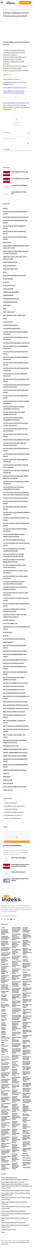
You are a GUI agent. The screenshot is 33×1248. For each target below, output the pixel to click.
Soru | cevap (26, 2)
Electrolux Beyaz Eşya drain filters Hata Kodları (15, 435)
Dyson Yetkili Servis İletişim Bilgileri (17, 1242)
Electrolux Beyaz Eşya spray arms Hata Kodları (15, 508)
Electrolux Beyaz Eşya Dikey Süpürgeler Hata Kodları (15, 375)
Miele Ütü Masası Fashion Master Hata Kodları (14, 716)
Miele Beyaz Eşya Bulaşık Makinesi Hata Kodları (14, 647)
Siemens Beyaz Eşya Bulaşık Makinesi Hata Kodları (15, 760)
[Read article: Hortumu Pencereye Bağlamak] (6, 187)
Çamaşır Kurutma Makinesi (11, 292)
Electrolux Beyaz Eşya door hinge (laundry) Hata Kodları (16, 402)
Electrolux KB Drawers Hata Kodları (14, 540)
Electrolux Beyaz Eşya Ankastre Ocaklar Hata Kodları (15, 338)
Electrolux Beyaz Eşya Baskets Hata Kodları (16, 343)
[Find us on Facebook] (1, 919)
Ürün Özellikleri (8, 783)
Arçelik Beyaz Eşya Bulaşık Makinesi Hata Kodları (15, 213)
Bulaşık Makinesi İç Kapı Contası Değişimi (14, 806)
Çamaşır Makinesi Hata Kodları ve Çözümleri (12, 1182)
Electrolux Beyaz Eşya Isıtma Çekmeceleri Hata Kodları (15, 461)
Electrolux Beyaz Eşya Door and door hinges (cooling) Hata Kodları (16, 386)
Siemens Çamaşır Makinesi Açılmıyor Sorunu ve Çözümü (15, 1190)
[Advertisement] (16, 30)
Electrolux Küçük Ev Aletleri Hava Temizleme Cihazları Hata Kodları (13, 555)
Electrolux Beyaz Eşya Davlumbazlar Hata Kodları (15, 364)
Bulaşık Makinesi (8, 279)
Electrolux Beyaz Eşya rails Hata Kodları (15, 498)
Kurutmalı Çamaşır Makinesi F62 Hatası (14, 812)
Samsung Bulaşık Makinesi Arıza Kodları (15, 749)
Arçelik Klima (7, 242)
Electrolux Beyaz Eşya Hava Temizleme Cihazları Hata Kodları (14, 444)
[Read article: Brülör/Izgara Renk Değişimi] (6, 859)
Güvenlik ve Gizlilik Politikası (8, 1229)
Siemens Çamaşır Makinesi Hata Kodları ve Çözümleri (15, 1184)
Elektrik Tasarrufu (9, 620)
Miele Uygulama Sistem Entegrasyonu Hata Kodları (16, 730)
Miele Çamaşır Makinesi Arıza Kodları (14, 693)
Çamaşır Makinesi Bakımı (10, 302)
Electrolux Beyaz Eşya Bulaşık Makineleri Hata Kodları (15, 347)
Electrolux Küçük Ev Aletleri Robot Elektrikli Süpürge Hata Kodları (14, 583)
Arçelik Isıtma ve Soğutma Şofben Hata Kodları (15, 238)
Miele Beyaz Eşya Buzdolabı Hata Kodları (15, 651)
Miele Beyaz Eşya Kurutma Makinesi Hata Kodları (15, 673)
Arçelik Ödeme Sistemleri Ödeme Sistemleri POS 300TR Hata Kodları (16, 252)
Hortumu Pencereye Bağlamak (19, 185)
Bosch (5, 272)
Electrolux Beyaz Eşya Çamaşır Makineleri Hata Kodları (15, 358)
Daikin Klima (6, 305)
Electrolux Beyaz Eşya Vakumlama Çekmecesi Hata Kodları (16, 513)
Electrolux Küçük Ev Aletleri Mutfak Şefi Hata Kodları (15, 577)
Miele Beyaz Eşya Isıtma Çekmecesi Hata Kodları (14, 668)
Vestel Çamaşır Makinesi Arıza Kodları (14, 786)
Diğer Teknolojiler (9, 312)
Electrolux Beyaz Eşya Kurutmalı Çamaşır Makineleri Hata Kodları (15, 477)
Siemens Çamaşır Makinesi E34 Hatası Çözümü (13, 1222)
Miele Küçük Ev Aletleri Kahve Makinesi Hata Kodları (16, 697)
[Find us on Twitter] (5, 919)
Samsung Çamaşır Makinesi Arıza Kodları (15, 752)
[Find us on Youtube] (11, 919)
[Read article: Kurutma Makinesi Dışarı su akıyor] (6, 180)
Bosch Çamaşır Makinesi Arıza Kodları (14, 275)
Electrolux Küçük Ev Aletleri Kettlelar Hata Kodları (15, 572)
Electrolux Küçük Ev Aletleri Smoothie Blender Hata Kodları (15, 588)
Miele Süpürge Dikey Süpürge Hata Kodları (15, 705)
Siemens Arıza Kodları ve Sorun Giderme (15, 756)
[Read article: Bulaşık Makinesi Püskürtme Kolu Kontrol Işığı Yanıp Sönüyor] (6, 866)
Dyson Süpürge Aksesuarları (11, 328)
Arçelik (5, 208)
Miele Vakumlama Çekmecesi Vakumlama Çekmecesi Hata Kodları (15, 741)
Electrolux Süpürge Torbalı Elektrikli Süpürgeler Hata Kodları (15, 616)
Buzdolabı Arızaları (9, 285)
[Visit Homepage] (11, 2)
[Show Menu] (2, 2)
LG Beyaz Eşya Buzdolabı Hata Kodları (14, 639)
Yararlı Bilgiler (7, 790)
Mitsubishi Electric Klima (11, 746)
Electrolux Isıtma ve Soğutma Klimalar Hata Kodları (15, 530)
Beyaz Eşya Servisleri (9, 265)
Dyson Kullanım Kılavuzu (10, 325)
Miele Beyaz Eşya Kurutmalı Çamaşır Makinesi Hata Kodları (14, 679)
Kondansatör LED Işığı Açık (10, 809)
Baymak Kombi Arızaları (10, 262)
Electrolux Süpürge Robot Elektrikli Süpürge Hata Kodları (14, 610)
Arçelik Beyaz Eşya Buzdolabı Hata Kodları (15, 217)
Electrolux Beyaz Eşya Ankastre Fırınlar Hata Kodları (15, 333)
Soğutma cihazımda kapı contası (12, 818)
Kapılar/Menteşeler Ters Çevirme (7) (13, 815)
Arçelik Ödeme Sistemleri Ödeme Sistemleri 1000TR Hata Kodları (16, 247)
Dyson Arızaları (8, 322)
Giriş (28, 132)
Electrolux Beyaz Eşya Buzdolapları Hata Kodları (15, 353)
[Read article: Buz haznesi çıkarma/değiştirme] (16, 837)
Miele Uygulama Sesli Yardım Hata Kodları (15, 726)
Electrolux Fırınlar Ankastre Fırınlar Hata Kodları (16, 524)
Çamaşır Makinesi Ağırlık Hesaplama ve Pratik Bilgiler (15, 1179)
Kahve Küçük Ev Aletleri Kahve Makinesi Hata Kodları (16, 628)
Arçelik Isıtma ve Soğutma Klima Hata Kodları (14, 227)
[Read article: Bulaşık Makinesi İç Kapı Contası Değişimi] (6, 880)
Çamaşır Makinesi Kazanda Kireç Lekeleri (15, 87)
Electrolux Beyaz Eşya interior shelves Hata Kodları (16, 455)
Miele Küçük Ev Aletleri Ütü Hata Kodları (15, 702)
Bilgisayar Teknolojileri (10, 269)
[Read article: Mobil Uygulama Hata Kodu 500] (6, 173)
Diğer (4, 308)
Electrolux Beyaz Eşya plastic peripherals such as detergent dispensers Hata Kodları (16, 493)
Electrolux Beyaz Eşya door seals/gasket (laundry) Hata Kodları (15, 424)
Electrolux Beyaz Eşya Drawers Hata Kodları (16, 440)
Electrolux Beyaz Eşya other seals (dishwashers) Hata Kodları (13, 488)
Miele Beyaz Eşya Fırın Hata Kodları (13, 663)
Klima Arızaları (7, 632)
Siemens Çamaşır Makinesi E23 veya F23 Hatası (13, 1211)
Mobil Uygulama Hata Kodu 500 (19, 172)
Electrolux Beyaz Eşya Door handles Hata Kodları (15, 397)
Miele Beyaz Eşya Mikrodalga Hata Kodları (15, 683)
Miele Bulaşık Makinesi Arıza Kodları (14, 689)
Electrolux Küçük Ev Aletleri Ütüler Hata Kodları (16, 599)
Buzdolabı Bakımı (8, 289)
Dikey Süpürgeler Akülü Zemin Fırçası (14, 315)
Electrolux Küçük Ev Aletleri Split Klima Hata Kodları (15, 594)
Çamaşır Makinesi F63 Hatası (11, 79)
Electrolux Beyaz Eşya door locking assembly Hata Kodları (14, 413)
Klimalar (5, 635)
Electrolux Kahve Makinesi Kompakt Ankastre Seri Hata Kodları (14, 535)
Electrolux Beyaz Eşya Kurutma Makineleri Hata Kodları (16, 472)
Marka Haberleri (8, 642)
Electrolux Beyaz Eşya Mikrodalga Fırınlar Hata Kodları (16, 483)
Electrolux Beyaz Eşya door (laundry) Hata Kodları (16, 380)
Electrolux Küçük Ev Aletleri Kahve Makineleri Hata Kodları (14, 561)
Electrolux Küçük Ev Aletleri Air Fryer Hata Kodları (16, 544)
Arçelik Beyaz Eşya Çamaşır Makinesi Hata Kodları (15, 221)
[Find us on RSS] (14, 919)
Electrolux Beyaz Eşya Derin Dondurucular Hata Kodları (16, 369)
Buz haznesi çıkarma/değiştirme (12, 845)
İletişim (3, 1232)
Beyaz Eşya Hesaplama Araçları (9, 1177)
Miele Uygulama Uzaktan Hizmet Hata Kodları (14, 736)
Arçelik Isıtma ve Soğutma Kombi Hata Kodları (14, 232)
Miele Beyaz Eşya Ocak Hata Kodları (13, 686)
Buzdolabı (6, 282)
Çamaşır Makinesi (8, 295)
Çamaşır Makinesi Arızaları (11, 299)
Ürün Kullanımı (7, 780)
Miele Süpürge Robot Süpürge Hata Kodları (16, 708)
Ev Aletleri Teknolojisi (10, 623)
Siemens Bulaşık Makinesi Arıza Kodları (14, 770)
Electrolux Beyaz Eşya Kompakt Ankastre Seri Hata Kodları (15, 466)
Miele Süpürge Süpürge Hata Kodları (14, 712)
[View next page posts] (18, 97)
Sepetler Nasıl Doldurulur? (10, 803)
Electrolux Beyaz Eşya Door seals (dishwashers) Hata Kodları (13, 419)
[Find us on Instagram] (8, 919)
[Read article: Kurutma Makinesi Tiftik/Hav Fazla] (6, 193)
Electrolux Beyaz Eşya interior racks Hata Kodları (16, 449)
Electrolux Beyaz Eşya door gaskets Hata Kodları (15, 391)
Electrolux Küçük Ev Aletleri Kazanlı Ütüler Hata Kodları (14, 566)
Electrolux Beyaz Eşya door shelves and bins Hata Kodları (15, 430)
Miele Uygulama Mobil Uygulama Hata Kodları (14, 722)
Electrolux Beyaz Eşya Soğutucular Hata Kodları (15, 502)
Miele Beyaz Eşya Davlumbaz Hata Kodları (15, 660)
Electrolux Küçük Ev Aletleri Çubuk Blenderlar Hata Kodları (14, 550)
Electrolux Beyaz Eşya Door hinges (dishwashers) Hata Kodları (13, 408)
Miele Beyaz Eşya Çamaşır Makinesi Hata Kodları (19, 9)
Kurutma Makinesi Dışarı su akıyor (20, 178)
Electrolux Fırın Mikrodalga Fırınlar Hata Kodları (16, 519)
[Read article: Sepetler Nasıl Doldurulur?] (6, 873)
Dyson (5, 318)
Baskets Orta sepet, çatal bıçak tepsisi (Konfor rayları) (15, 258)
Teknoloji (6, 773)
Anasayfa (5, 9)
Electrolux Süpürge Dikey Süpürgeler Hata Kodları (16, 605)
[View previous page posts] (15, 97)
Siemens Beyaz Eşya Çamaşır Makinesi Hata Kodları (15, 766)
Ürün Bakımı (6, 777)
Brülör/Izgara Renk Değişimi (18, 857)
